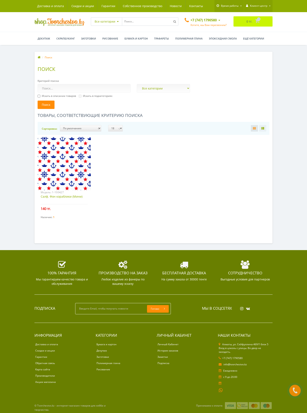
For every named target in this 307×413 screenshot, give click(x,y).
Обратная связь (45, 363)
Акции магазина (45, 382)
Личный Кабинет (168, 344)
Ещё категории (253, 38)
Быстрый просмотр (64, 162)
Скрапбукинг (65, 38)
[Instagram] (240, 307)
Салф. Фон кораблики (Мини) (61, 196)
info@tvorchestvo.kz (235, 364)
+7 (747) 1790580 (232, 358)
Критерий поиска (48, 81)
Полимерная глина (189, 38)
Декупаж (44, 38)
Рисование (110, 38)
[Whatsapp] (221, 390)
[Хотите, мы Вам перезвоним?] (295, 390)
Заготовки (88, 38)
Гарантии (108, 6)
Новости (176, 6)
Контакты (196, 6)
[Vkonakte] (247, 307)
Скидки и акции (82, 6)
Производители (45, 375)
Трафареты (161, 38)
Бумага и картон (136, 38)
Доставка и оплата (50, 6)
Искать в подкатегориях (97, 96)
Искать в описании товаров (59, 96)
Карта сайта (42, 369)
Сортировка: (49, 128)
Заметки (162, 357)
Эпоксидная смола (223, 38)
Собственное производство (142, 6)
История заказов (167, 350)
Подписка (163, 363)
